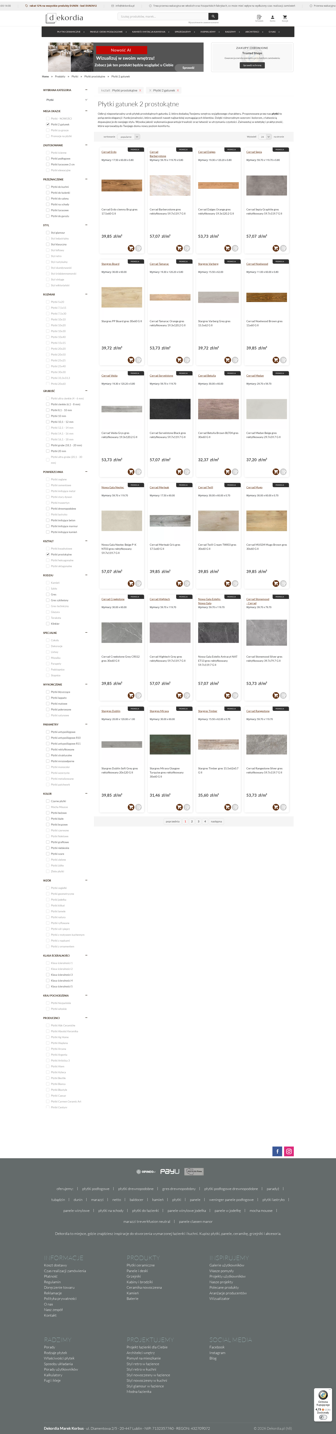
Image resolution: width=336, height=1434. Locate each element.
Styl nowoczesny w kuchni (147, 1380)
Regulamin (52, 1282)
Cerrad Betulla (207, 375)
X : (162, 90)
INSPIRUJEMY (208, 31)
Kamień (133, 1293)
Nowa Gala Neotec (113, 487)
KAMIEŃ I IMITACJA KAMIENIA (148, 31)
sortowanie (109, 136)
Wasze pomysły (221, 1270)
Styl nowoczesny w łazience (148, 1375)
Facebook (217, 1347)
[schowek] (138, 248)
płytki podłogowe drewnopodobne (231, 1188)
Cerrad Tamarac (159, 263)
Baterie (132, 1298)
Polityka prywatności (60, 1298)
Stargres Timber (207, 711)
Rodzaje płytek (55, 1352)
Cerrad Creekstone (113, 599)
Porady (49, 1347)
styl (46, 225)
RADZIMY (230, 31)
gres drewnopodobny (179, 1188)
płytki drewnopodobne (136, 1188)
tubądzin (58, 1199)
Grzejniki (134, 1276)
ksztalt (48, 541)
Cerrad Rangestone (258, 711)
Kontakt (50, 1315)
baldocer (137, 1199)
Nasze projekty (221, 1282)
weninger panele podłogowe (231, 1199)
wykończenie (52, 684)
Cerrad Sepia (254, 151)
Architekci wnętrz (141, 1352)
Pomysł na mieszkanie (144, 1358)
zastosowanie (53, 145)
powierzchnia (53, 472)
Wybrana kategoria (57, 90)
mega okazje (51, 111)
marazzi (97, 1199)
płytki (176, 1199)
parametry (51, 724)
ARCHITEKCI (252, 31)
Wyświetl (251, 136)
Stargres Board (110, 263)
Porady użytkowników (61, 1369)
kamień (158, 1199)
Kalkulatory (53, 1375)
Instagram (217, 1352)
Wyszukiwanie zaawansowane (203, 22)
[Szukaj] (213, 16)
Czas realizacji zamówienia (65, 1270)
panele (195, 1199)
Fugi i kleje (52, 1380)
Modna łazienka (139, 1391)
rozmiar (49, 294)
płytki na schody (110, 1210)
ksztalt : (119, 90)
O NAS (272, 31)
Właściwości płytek (59, 1358)
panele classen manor (196, 1221)
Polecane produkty (224, 1287)
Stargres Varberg (208, 263)
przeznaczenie (53, 179)
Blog (213, 1358)
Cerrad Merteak (159, 487)
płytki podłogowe (95, 1188)
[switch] (323, 1417)
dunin (78, 1199)
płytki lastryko (273, 1199)
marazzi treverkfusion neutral (146, 1221)
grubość (49, 391)
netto (116, 1199)
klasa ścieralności (56, 955)
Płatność (51, 1276)
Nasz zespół (53, 1309)
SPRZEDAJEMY (183, 31)
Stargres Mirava (159, 711)
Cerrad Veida (109, 375)
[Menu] (329, 1390)
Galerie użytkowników (226, 1265)
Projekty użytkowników (227, 1276)
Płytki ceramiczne (68, 31)
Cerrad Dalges (206, 151)
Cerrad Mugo (254, 487)
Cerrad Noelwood (257, 263)
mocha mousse (261, 1210)
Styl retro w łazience (143, 1363)
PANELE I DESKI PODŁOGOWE (106, 31)
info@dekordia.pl (99, 5)
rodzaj (48, 575)
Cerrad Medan (255, 375)
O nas (48, 1304)
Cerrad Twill (205, 487)
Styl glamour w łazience (145, 1386)
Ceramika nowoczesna (144, 1287)
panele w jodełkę (228, 1210)
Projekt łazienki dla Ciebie (147, 1347)
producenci (51, 1018)
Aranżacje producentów (228, 1293)
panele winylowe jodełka (187, 1210)
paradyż (273, 1188)
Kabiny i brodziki (140, 1282)
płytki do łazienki (145, 1210)
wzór (47, 880)
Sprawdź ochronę (252, 65)
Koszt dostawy (55, 1265)
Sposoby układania (58, 1363)
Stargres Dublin (111, 711)
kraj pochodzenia (56, 995)
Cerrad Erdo (109, 151)
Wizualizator (219, 1298)
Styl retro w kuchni (141, 1369)
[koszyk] (131, 248)
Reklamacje (53, 1293)
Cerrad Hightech (160, 599)
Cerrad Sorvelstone (161, 375)
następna (216, 821)
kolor (47, 793)
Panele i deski (137, 1270)
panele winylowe (76, 1210)
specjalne (50, 632)
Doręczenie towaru (59, 1287)
